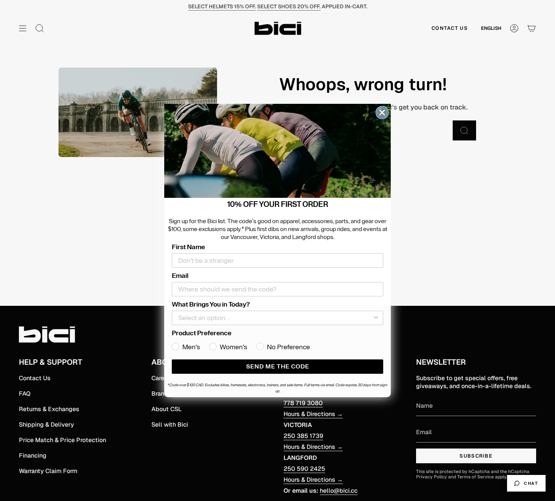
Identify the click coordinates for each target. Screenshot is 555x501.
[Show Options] (376, 318)
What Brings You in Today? (211, 304)
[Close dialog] (382, 112)
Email (180, 275)
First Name (188, 247)
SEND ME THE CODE (277, 367)
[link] (277, 151)
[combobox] (275, 318)
